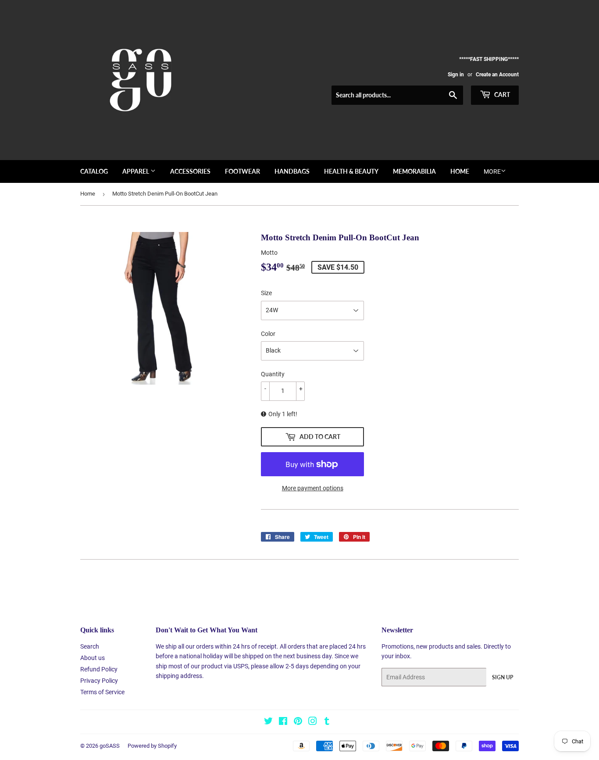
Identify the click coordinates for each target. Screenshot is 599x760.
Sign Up (502, 677)
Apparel (136, 171)
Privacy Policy (99, 680)
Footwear (242, 171)
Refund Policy (99, 669)
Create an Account (497, 74)
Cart (501, 94)
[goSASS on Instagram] (312, 722)
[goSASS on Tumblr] (327, 722)
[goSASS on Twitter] (268, 722)
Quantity (273, 374)
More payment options (312, 488)
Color (268, 333)
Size (266, 292)
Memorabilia (414, 171)
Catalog (94, 171)
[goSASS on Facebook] (283, 722)
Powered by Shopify (152, 745)
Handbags (292, 171)
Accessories (190, 171)
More (492, 171)
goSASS (110, 745)
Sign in (456, 74)
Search (89, 646)
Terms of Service (102, 692)
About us (92, 657)
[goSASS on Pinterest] (298, 722)
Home (459, 171)
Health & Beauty (351, 171)
